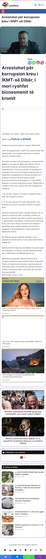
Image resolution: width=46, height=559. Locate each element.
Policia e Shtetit (17, 275)
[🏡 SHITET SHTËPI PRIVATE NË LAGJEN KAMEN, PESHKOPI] (7, 477)
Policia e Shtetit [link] (21, 139)
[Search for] (36, 5)
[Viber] (42, 63)
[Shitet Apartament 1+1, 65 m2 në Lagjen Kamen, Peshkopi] (7, 516)
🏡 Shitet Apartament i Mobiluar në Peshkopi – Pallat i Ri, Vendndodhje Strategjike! (27, 487)
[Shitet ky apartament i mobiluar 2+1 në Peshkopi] (7, 530)
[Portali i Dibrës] (10, 5)
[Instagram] (38, 63)
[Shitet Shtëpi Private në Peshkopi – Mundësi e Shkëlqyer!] (7, 503)
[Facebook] (30, 63)
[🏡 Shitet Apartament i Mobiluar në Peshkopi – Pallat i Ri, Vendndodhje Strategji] (7, 490)
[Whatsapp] (34, 63)
